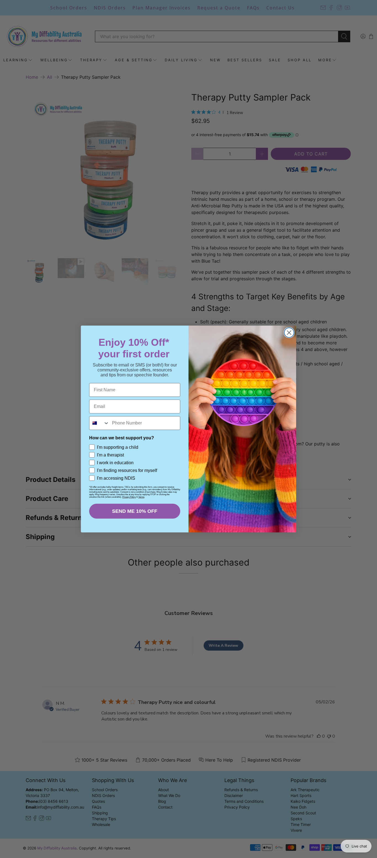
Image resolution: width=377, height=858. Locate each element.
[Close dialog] (289, 332)
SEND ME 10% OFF (134, 511)
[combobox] (99, 423)
